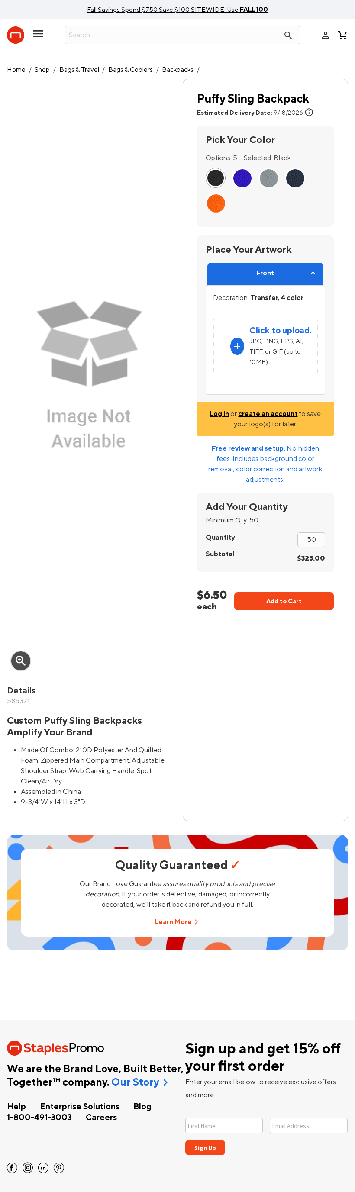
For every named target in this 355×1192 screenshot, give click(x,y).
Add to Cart (284, 601)
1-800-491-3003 (39, 1117)
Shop (42, 70)
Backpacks (178, 70)
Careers (101, 1117)
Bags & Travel (79, 70)
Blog (142, 1106)
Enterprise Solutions (79, 1106)
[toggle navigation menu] (38, 37)
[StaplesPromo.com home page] (15, 35)
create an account (267, 414)
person (325, 35)
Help (16, 1106)
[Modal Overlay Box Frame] (266, 1131)
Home (16, 70)
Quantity (220, 537)
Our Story (135, 1082)
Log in (219, 414)
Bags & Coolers (130, 70)
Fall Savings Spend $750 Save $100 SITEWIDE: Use (177, 9)
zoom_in (21, 661)
